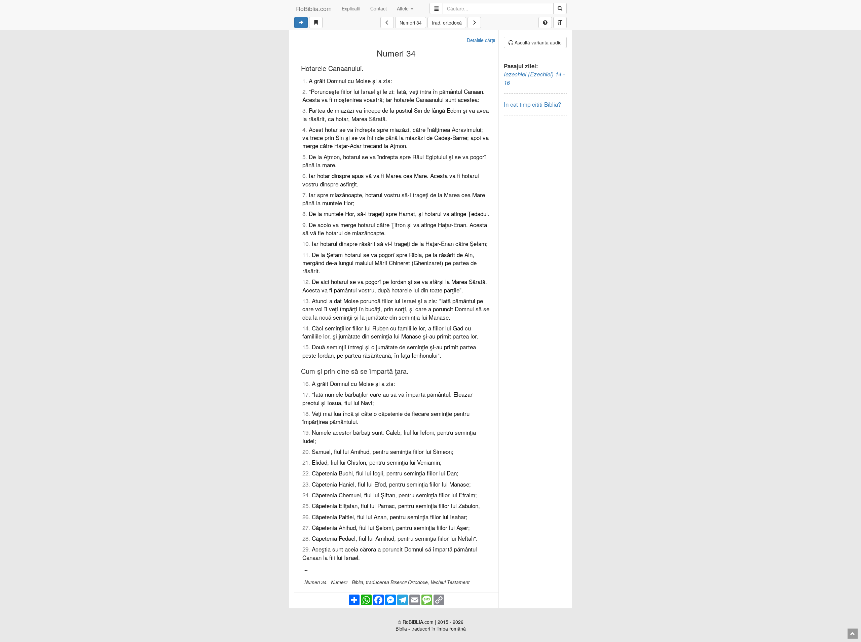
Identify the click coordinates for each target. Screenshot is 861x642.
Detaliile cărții (481, 40)
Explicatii (351, 8)
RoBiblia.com (314, 8)
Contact (378, 8)
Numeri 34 (411, 22)
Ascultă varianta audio (537, 42)
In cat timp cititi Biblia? (532, 104)
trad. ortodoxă (447, 22)
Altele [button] (403, 8)
